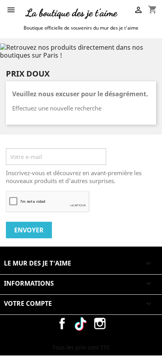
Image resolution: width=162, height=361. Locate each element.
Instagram (100, 323)
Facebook (62, 323)
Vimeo (81, 323)
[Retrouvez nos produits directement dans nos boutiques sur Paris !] (81, 50)
